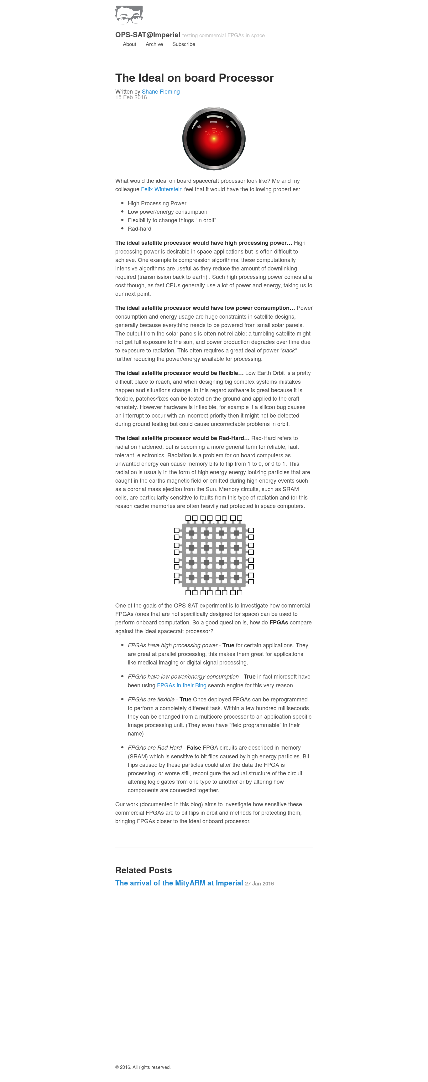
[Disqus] (214, 982)
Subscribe (183, 44)
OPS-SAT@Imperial (147, 34)
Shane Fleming (161, 91)
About (129, 44)
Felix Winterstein (162, 189)
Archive (154, 44)
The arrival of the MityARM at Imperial (194, 883)
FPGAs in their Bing (181, 685)
